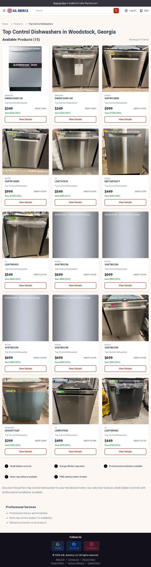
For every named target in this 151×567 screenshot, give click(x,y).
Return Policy (89, 559)
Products (18, 24)
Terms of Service (76, 563)
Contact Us (73, 559)
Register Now (59, 3)
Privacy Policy (57, 563)
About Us (60, 559)
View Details (25, 119)
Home (5, 24)
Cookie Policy (94, 563)
